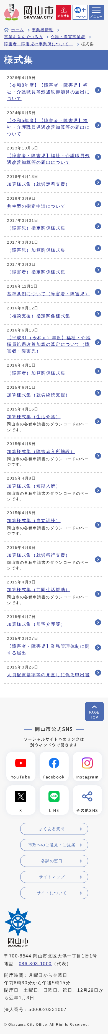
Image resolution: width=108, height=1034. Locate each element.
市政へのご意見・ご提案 (52, 845)
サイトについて (52, 893)
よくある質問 (52, 829)
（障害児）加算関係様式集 (36, 250)
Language (80, 16)
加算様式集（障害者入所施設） (41, 451)
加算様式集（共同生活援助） (38, 589)
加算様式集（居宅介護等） (36, 624)
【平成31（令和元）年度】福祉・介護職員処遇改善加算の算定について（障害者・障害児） (49, 344)
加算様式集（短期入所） (34, 486)
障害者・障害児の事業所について (38, 44)
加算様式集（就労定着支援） (38, 184)
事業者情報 (42, 30)
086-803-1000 (35, 963)
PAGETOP (94, 715)
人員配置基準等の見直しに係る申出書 (48, 674)
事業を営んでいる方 (23, 37)
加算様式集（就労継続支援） (38, 395)
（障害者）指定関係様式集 (36, 272)
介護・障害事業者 (68, 37)
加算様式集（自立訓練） (34, 520)
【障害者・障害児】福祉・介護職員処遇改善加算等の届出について (48, 159)
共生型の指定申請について (36, 206)
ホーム (17, 30)
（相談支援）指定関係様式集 (38, 316)
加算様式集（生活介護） (34, 416)
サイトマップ (52, 877)
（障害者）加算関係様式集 (36, 373)
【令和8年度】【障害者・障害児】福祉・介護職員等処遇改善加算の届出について (48, 92)
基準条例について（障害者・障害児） (48, 293)
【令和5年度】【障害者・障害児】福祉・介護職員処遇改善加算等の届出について (48, 127)
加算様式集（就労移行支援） (38, 555)
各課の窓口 (52, 861)
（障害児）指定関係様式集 (36, 228)
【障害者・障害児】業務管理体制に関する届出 (48, 649)
